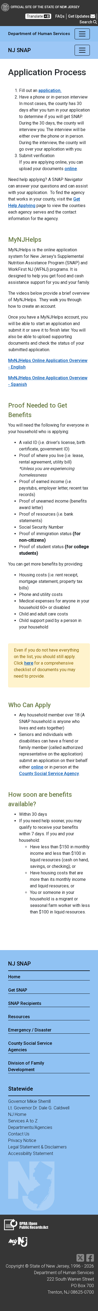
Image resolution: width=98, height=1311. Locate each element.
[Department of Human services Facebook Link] (90, 1259)
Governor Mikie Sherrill (29, 1101)
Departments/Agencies (30, 1127)
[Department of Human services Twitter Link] (80, 1259)
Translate (35, 16)
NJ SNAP (19, 963)
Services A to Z (23, 1120)
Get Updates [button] (79, 16)
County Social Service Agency (49, 773)
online (71, 168)
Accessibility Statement (30, 1153)
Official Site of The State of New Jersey (45, 7)
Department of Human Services (39, 33)
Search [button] (86, 22)
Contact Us (18, 1134)
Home (14, 976)
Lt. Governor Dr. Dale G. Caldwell (38, 1107)
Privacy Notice (22, 1140)
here (28, 663)
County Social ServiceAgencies (30, 1046)
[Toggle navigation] (82, 33)
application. (50, 90)
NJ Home (17, 1114)
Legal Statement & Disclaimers (37, 1147)
